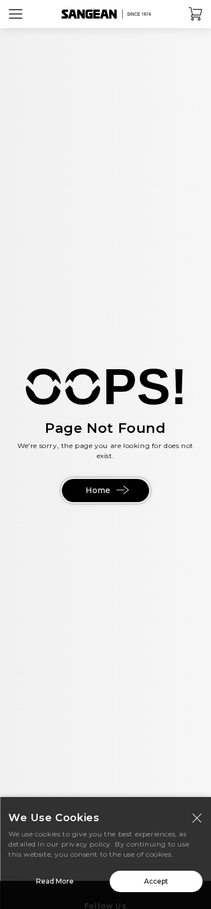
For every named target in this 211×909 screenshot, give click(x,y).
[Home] (106, 14)
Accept (156, 881)
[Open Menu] (16, 14)
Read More (55, 881)
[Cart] (196, 14)
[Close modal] (197, 818)
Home (98, 490)
